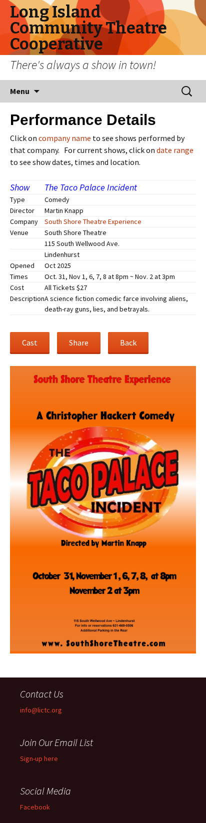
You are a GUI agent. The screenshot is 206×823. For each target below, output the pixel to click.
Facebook (35, 807)
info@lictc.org (41, 710)
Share (78, 343)
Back (128, 343)
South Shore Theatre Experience (93, 221)
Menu (20, 91)
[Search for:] (187, 91)
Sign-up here (39, 758)
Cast (30, 343)
